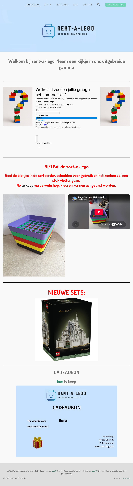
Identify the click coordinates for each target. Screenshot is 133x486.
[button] (127, 300)
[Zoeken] (98, 4)
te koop (28, 185)
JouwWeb (126, 478)
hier (60, 381)
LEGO (54, 471)
